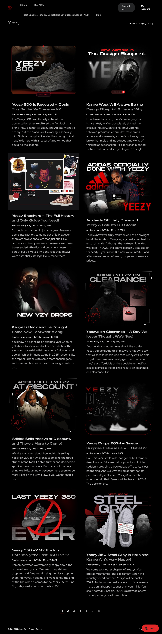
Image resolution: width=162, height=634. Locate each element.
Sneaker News (18, 114)
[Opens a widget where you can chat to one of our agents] (150, 628)
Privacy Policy (35, 629)
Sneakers (16, 225)
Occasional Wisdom (95, 114)
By (37, 114)
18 (99, 610)
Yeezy (28, 114)
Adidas (89, 230)
